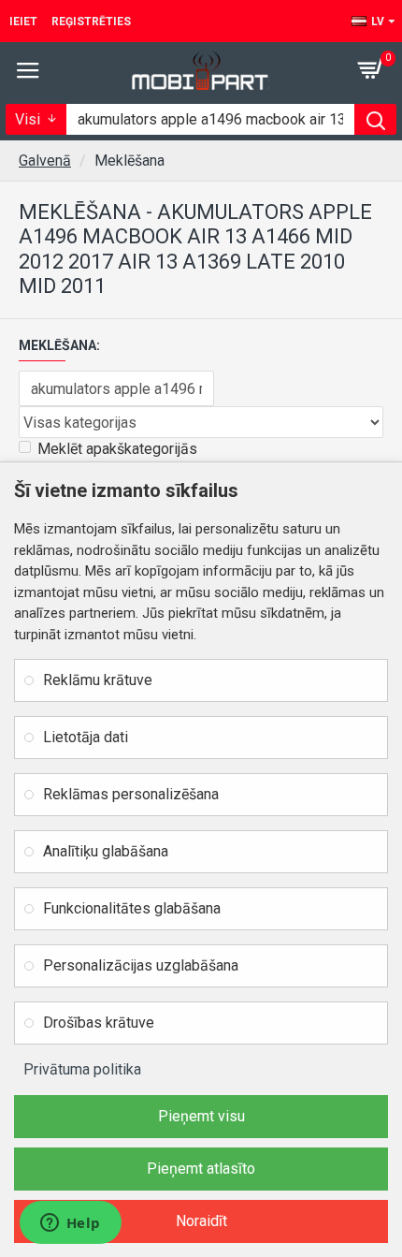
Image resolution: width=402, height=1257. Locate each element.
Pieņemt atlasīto (201, 1168)
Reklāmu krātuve (97, 680)
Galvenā (45, 160)
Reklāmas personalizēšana (131, 794)
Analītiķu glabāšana (105, 851)
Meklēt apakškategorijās (117, 449)
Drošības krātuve (98, 1022)
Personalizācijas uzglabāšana (140, 965)
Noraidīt (201, 1221)
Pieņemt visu (201, 1116)
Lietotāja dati (85, 737)
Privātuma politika (82, 1069)
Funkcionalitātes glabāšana (132, 908)
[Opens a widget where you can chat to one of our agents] (70, 1224)
